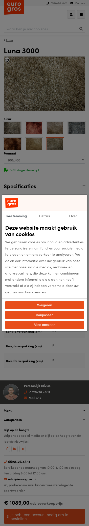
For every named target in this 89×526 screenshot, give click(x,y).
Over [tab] (73, 215)
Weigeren (44, 305)
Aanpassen (44, 315)
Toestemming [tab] (16, 215)
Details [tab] (44, 215)
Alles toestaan (45, 325)
